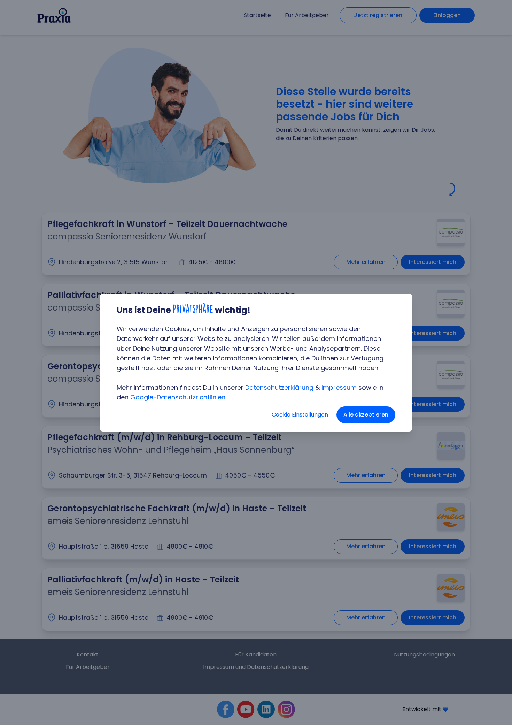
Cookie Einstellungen (300, 415)
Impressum (339, 387)
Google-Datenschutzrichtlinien (177, 397)
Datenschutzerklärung (279, 387)
